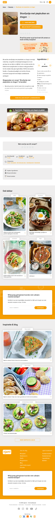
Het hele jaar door (21, 162)
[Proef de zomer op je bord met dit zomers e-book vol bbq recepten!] (36, 47)
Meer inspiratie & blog (27, 440)
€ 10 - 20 (31, 157)
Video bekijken (30, 22)
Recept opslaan (11, 176)
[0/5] (25, 33)
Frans (8, 162)
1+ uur (8, 157)
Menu (41, 2)
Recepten (10, 7)
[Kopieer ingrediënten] (48, 59)
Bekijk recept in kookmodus (31, 27)
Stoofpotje (37, 162)
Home (4, 7)
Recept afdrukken (11, 173)
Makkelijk (21, 157)
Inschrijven (40, 307)
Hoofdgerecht (30, 162)
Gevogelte (13, 162)
